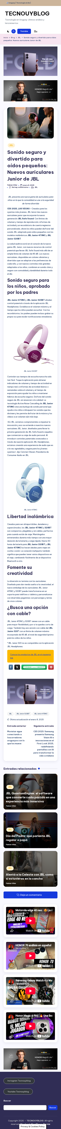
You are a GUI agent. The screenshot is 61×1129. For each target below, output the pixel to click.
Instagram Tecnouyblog (19, 1080)
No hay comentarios (20, 187)
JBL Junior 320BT (23, 714)
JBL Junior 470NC (40, 714)
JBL (11, 145)
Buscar (7, 1100)
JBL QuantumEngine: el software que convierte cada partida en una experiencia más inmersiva (30, 797)
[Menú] (35, 31)
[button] (24, 31)
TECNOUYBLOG (27, 13)
